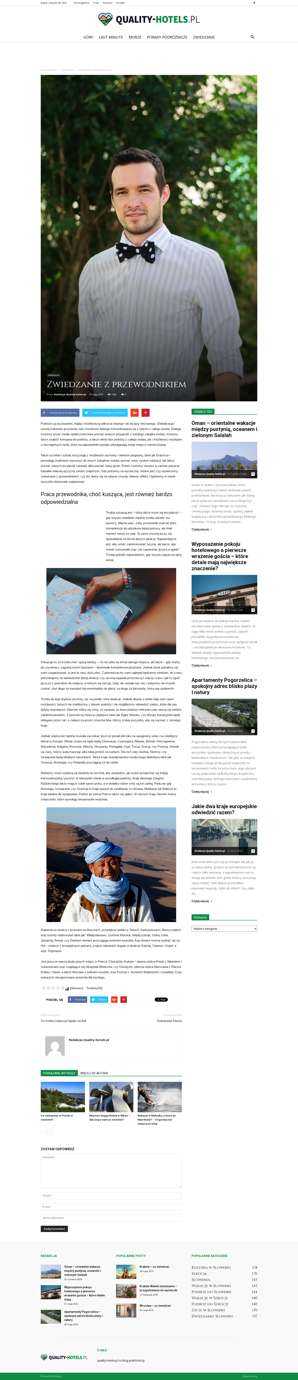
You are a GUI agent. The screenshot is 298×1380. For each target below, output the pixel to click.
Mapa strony (250, 1376)
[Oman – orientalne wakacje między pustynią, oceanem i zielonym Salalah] (224, 460)
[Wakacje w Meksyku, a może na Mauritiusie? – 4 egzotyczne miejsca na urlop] (160, 1097)
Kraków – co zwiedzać (154, 1266)
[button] (252, 37)
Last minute (111, 37)
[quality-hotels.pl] (149, 19)
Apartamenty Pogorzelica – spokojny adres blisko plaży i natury (224, 686)
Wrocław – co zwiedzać (155, 1305)
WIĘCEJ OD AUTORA (94, 1073)
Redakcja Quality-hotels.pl (70, 394)
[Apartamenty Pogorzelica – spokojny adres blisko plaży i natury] (224, 717)
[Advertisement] (149, 56)
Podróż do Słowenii (212, 1292)
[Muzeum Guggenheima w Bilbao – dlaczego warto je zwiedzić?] (111, 1097)
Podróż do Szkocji (210, 1304)
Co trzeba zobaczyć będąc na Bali (63, 1021)
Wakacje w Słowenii (211, 1285)
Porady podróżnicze (167, 37)
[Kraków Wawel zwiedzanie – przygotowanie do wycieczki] (126, 1291)
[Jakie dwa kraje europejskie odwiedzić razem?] (224, 837)
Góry (88, 37)
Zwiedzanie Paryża (169, 1021)
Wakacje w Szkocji (210, 1298)
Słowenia (201, 1279)
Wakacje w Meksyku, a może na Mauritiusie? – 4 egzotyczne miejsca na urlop (157, 1119)
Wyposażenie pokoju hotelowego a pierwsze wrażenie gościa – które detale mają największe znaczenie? (220, 556)
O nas (96, 2)
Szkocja (199, 1273)
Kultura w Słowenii (211, 1267)
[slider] (53, 987)
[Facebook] (254, 3)
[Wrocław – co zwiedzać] (126, 1311)
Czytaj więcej (200, 529)
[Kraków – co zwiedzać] (126, 1272)
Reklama (107, 2)
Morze (135, 37)
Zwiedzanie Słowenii (212, 1316)
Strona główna (81, 2)
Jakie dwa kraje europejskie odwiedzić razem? (224, 809)
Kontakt (120, 2)
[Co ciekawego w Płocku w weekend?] (63, 1097)
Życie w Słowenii (208, 1310)
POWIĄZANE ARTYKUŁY (59, 1073)
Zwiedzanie (204, 37)
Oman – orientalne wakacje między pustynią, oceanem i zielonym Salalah (224, 429)
